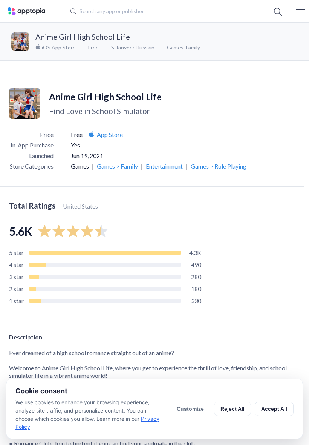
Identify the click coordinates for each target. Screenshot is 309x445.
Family (193, 47)
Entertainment (164, 166)
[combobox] (149, 11)
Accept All (274, 409)
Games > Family (117, 166)
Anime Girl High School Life (82, 36)
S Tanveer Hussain (132, 47)
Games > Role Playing (218, 166)
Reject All (232, 409)
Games (175, 47)
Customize (190, 409)
